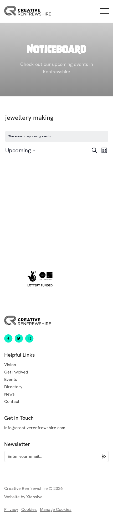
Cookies (29, 509)
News (9, 394)
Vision (10, 364)
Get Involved (16, 372)
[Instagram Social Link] (29, 338)
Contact (11, 401)
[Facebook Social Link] (8, 338)
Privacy (11, 509)
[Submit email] (102, 456)
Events (10, 379)
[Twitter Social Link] (19, 338)
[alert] (56, 136)
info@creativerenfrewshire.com (34, 427)
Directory (13, 387)
